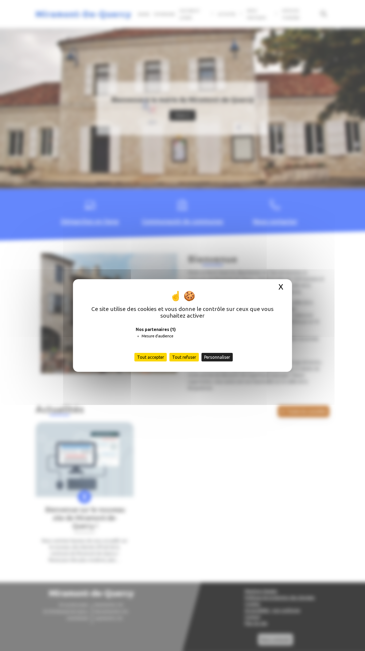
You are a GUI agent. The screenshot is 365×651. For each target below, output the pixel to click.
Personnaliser (217, 357)
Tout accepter (150, 357)
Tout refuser (184, 357)
